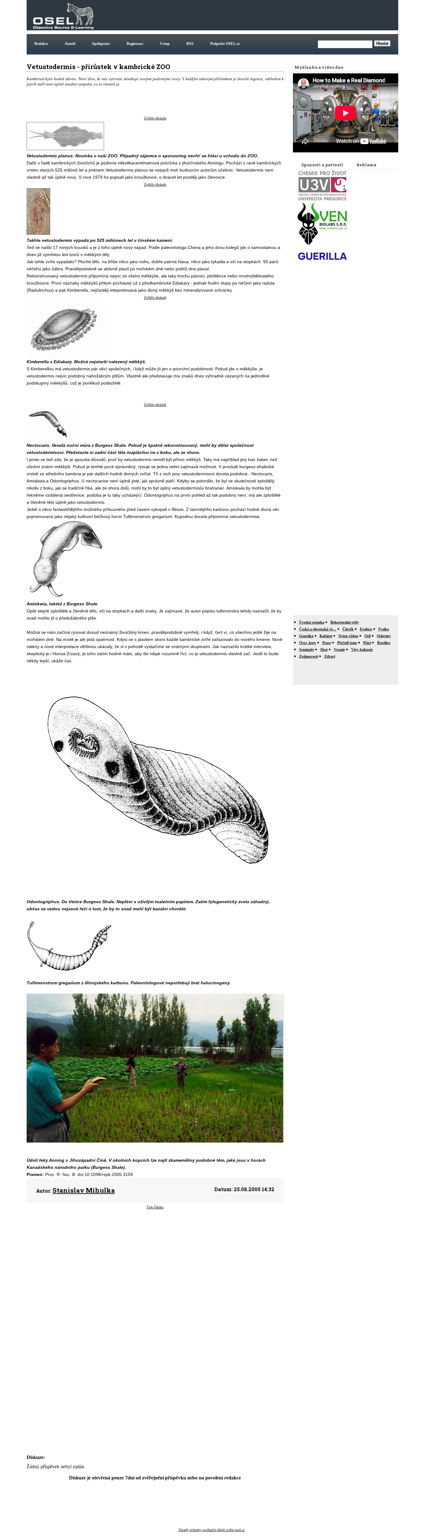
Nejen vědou (348, 636)
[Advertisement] (284, 15)
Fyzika (383, 629)
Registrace (135, 43)
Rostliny (383, 643)
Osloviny (384, 636)
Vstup (165, 43)
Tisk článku (155, 1207)
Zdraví (329, 656)
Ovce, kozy (307, 643)
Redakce (41, 43)
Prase (326, 643)
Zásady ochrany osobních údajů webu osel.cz (211, 1530)
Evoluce (366, 629)
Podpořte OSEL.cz (225, 43)
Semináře (306, 649)
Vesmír (339, 649)
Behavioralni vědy (344, 622)
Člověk (348, 629)
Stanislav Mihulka (84, 1190)
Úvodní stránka (311, 622)
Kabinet (326, 636)
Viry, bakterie (362, 649)
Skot (324, 649)
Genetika (306, 636)
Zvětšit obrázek (155, 118)
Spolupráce (101, 43)
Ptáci (367, 643)
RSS (190, 43)
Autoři (70, 43)
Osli (367, 636)
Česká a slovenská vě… (317, 629)
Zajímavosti (308, 656)
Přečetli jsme (347, 643)
